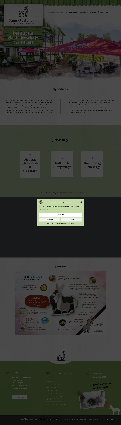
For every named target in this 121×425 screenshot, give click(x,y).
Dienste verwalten (44, 210)
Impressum (71, 223)
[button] (81, 202)
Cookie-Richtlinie (51, 223)
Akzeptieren (60, 215)
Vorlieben (71, 220)
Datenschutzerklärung (61, 223)
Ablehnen (49, 220)
